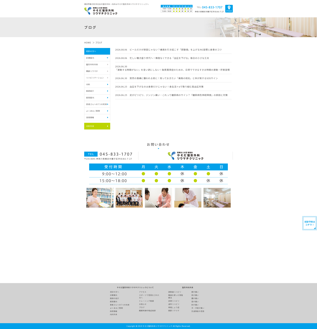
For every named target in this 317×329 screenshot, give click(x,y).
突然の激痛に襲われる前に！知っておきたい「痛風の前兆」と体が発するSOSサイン (174, 78)
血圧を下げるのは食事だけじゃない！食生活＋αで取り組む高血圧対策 (167, 86)
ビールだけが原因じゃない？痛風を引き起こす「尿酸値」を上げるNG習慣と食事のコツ (176, 49)
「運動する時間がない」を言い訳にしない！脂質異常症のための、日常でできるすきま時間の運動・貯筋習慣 (172, 69)
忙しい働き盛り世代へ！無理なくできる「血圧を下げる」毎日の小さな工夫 (169, 58)
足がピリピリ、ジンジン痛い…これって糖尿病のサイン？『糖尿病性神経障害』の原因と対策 (179, 95)
